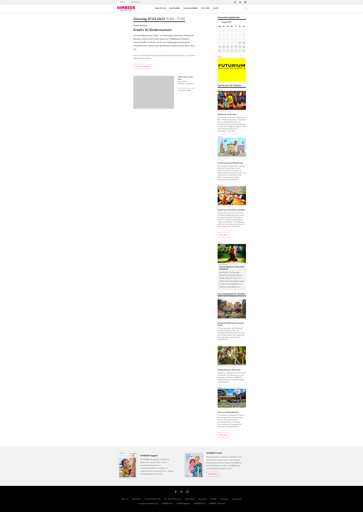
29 (240, 47)
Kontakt (213, 499)
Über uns (124, 499)
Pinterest (240, 2)
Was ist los (160, 8)
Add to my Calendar (142, 66)
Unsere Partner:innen (153, 499)
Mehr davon (223, 235)
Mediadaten (136, 499)
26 (228, 47)
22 (240, 43)
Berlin (123, 2)
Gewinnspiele (190, 499)
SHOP (215, 8)
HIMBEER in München (217, 504)
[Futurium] (232, 70)
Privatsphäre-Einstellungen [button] (148, 504)
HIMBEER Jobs (167, 504)
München (135, 2)
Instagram (245, 2)
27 (232, 47)
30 (244, 47)
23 (244, 43)
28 (236, 47)
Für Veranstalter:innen (172, 499)
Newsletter (203, 499)
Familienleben (190, 8)
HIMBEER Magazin (183, 504)
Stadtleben (174, 8)
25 (224, 47)
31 (219, 51)
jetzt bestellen (213, 474)
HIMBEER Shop (199, 504)
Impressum (224, 499)
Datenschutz (237, 499)
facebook (235, 2)
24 (220, 47)
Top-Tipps (205, 8)
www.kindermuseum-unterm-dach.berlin (187, 88)
